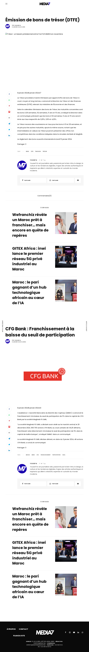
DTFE (32, 151)
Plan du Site (19, 635)
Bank (33, 454)
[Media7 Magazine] (44, 3)
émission (38, 151)
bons (27, 151)
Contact (23, 629)
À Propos (11, 629)
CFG (38, 454)
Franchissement (45, 454)
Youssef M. (17, 25)
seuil (63, 454)
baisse (28, 454)
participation (56, 454)
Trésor (45, 151)
